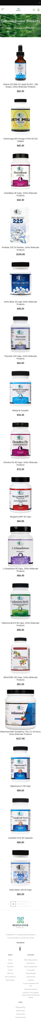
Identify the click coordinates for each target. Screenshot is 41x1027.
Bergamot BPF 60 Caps (20, 517)
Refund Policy (20, 1010)
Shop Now (10, 966)
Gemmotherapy (31, 973)
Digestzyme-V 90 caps (20, 786)
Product (10, 963)
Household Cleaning (30, 989)
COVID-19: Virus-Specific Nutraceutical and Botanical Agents (30, 995)
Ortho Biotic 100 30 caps (20, 890)
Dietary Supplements (30, 966)
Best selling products (30, 960)
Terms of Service (10, 977)
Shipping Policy (20, 1007)
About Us (10, 973)
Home (9, 28)
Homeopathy (31, 970)
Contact (10, 970)
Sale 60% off (31, 963)
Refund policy (10, 980)
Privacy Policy (20, 1014)
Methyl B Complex (20, 410)
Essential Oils (31, 977)
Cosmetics (30, 980)
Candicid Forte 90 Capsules (20, 838)
